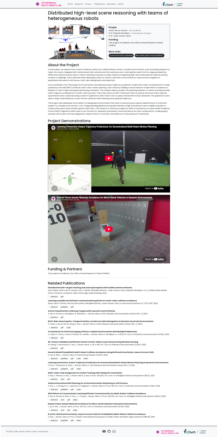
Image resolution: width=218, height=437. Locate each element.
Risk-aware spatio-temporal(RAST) (149, 55)
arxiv (62, 379)
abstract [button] (54, 296)
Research (79, 4)
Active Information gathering (121, 55)
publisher (64, 307)
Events (121, 4)
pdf (62, 296)
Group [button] (88, 4)
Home (70, 4)
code (68, 327)
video (86, 358)
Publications (99, 4)
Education (111, 4)
